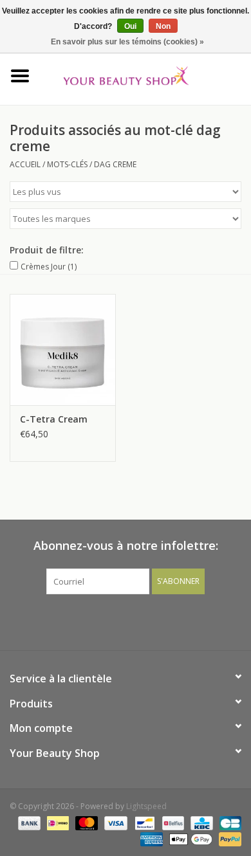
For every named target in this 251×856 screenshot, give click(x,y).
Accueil (25, 164)
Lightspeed (146, 806)
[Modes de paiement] (28, 822)
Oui (130, 26)
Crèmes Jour (49, 266)
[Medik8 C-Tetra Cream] (63, 349)
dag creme (115, 164)
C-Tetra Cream (54, 419)
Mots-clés (67, 164)
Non (163, 26)
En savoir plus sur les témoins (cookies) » (127, 41)
